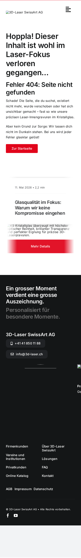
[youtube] (16, 516)
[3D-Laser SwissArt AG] (24, 12)
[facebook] (8, 516)
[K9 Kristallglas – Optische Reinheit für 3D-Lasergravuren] (40, 226)
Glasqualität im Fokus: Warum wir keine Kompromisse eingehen (40, 208)
